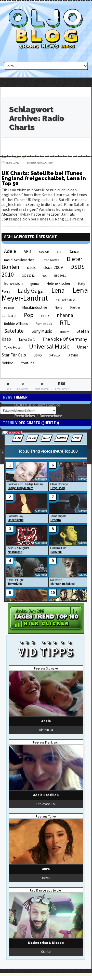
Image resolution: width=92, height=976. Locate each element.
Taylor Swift (27, 339)
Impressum (26, 410)
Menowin (9, 308)
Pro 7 (45, 315)
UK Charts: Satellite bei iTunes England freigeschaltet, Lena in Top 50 (44, 178)
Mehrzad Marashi (66, 299)
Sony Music (41, 331)
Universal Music (49, 346)
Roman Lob (44, 324)
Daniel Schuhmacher (19, 260)
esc (44, 275)
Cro (59, 252)
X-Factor (55, 355)
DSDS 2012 (28, 275)
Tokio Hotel (12, 347)
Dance (74, 251)
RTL (65, 322)
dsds (31, 267)
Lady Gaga (31, 290)
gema (34, 283)
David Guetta (50, 260)
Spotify (64, 331)
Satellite (14, 330)
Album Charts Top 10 (15, 157)
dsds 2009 (53, 267)
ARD (27, 251)
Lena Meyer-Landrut (45, 294)
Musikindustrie (34, 307)
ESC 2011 (60, 275)
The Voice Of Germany (64, 339)
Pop (28, 314)
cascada (44, 252)
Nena (58, 307)
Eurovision (13, 283)
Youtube (28, 363)
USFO (38, 355)
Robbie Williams (16, 323)
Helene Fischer (58, 283)
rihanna (65, 315)
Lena (58, 290)
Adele (10, 251)
